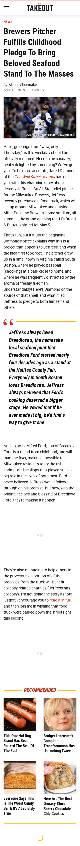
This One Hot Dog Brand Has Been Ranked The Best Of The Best (19, 743)
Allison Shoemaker (23, 85)
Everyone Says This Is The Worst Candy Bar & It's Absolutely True (19, 806)
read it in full (60, 600)
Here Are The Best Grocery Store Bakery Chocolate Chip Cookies (58, 806)
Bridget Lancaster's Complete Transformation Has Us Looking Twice (59, 743)
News (8, 22)
